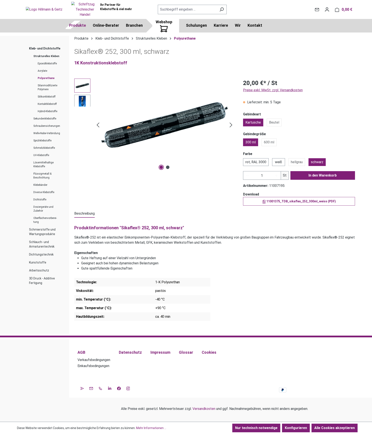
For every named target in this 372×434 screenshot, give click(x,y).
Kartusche (253, 122)
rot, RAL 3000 (255, 162)
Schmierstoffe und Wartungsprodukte (42, 232)
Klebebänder (40, 184)
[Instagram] (128, 388)
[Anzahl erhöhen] (276, 175)
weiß (278, 162)
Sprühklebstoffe (42, 140)
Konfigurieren (296, 428)
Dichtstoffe (39, 199)
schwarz (317, 162)
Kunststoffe (37, 262)
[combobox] (187, 9)
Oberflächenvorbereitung (45, 220)
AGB (81, 352)
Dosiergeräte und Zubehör (43, 208)
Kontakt (255, 25)
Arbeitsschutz (39, 270)
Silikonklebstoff (47, 96)
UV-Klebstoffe (41, 155)
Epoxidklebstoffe (47, 63)
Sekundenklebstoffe (44, 118)
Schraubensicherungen (46, 125)
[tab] (84, 214)
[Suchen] (222, 9)
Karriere (221, 25)
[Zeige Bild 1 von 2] (161, 167)
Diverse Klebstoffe (43, 192)
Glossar (186, 352)
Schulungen (196, 25)
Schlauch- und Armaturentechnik (41, 244)
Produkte (77, 25)
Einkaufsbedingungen (93, 366)
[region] (154, 125)
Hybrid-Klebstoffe (47, 111)
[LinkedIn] (109, 388)
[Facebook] (119, 388)
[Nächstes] (231, 125)
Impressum (160, 352)
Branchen (134, 25)
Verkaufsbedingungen (94, 360)
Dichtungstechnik (41, 254)
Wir (238, 25)
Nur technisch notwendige (256, 428)
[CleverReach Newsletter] (82, 388)
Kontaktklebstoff (47, 103)
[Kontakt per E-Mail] (317, 9)
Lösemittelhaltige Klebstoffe (43, 164)
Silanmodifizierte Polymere (47, 87)
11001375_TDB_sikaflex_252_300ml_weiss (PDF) (301, 201)
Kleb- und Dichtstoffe (44, 48)
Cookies (209, 352)
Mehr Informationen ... (151, 428)
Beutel (274, 122)
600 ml (269, 142)
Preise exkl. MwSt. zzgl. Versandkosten (273, 90)
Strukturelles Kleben (46, 56)
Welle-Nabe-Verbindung (46, 133)
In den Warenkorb (322, 175)
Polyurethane (46, 78)
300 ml (250, 142)
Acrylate (42, 70)
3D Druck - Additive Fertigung (42, 281)
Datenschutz (130, 352)
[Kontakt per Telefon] (100, 388)
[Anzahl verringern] (247, 175)
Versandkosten (203, 409)
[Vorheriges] (98, 125)
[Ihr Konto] (327, 9)
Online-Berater (106, 25)
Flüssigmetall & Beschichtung (42, 175)
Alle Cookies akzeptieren (334, 428)
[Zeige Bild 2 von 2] (167, 167)
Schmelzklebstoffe (44, 147)
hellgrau (297, 162)
